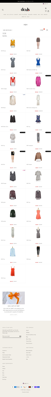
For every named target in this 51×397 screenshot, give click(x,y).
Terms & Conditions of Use (31, 334)
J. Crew (27, 357)
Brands (45, 14)
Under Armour (28, 354)
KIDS (42, 14)
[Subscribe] (20, 336)
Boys (3, 372)
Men (39, 14)
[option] (25, 1)
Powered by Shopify (25, 392)
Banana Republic (29, 350)
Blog (27, 336)
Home (5, 14)
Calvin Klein (28, 352)
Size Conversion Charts (6, 354)
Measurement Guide (6, 357)
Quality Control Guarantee (7, 359)
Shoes (3, 366)
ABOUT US (24, 16)
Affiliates (27, 332)
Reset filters (5, 35)
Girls (3, 375)
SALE (28, 16)
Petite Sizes (4, 377)
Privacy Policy (28, 341)
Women (35, 14)
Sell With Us (10, 14)
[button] (47, 30)
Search (27, 330)
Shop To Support (23, 14)
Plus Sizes (4, 379)
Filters (42, 30)
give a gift (13, 314)
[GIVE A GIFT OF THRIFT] (13, 298)
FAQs (3, 352)
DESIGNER (30, 14)
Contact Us (4, 350)
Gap (27, 359)
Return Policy (28, 339)
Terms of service (29, 343)
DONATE (16, 14)
